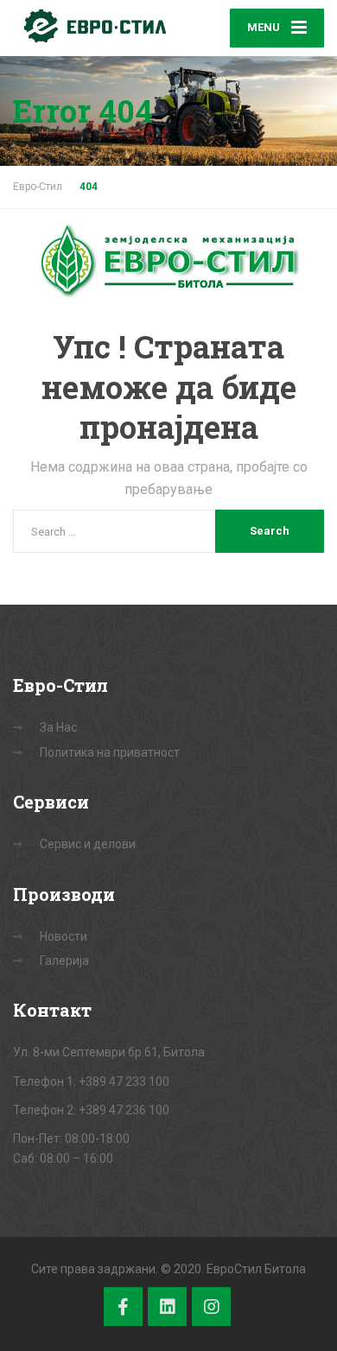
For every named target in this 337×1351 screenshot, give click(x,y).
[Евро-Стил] (90, 26)
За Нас (58, 727)
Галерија (64, 960)
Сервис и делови (88, 844)
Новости (63, 936)
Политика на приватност (110, 752)
